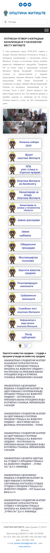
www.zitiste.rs (25, 546)
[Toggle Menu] (46, 30)
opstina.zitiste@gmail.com (25, 543)
